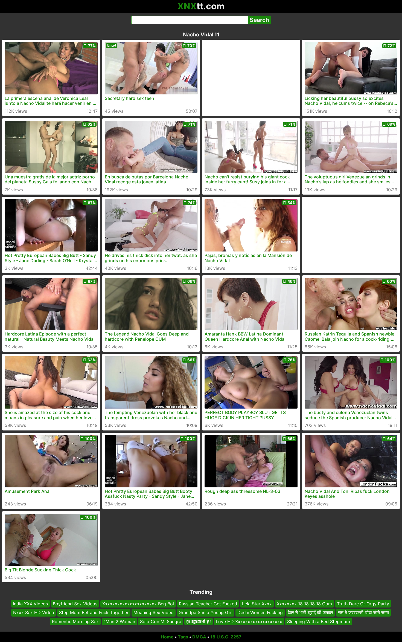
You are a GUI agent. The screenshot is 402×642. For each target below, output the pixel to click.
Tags (183, 636)
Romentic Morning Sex (75, 621)
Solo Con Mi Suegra (160, 621)
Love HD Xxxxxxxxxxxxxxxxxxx (249, 621)
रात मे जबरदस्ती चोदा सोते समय (363, 612)
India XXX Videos (30, 603)
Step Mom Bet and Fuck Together (94, 612)
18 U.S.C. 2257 (225, 636)
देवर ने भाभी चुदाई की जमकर (310, 612)
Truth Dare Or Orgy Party (363, 603)
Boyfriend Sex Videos (75, 603)
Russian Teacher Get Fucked (208, 603)
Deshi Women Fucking (260, 612)
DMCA (199, 636)
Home (167, 636)
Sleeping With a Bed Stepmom (318, 621)
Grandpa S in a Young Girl (205, 612)
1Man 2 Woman (119, 621)
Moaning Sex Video (153, 612)
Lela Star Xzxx (257, 603)
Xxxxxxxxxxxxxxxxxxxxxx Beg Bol (138, 603)
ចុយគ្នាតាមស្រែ (198, 621)
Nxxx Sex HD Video (33, 612)
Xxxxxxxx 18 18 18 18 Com (304, 603)
